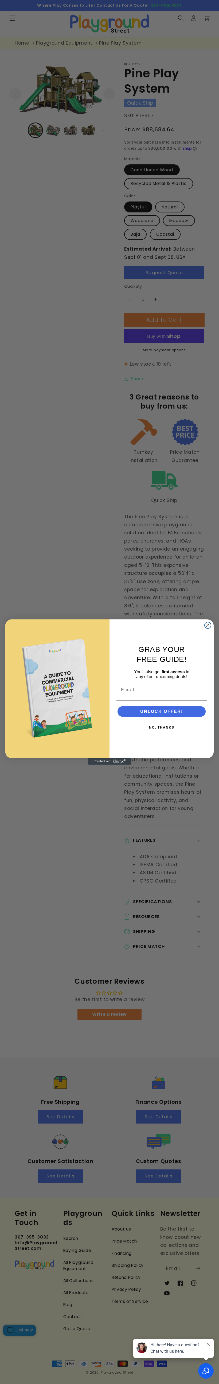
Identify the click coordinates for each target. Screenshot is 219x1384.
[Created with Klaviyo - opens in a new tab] (109, 761)
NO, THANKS (161, 727)
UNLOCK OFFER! (161, 711)
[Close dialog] (208, 625)
